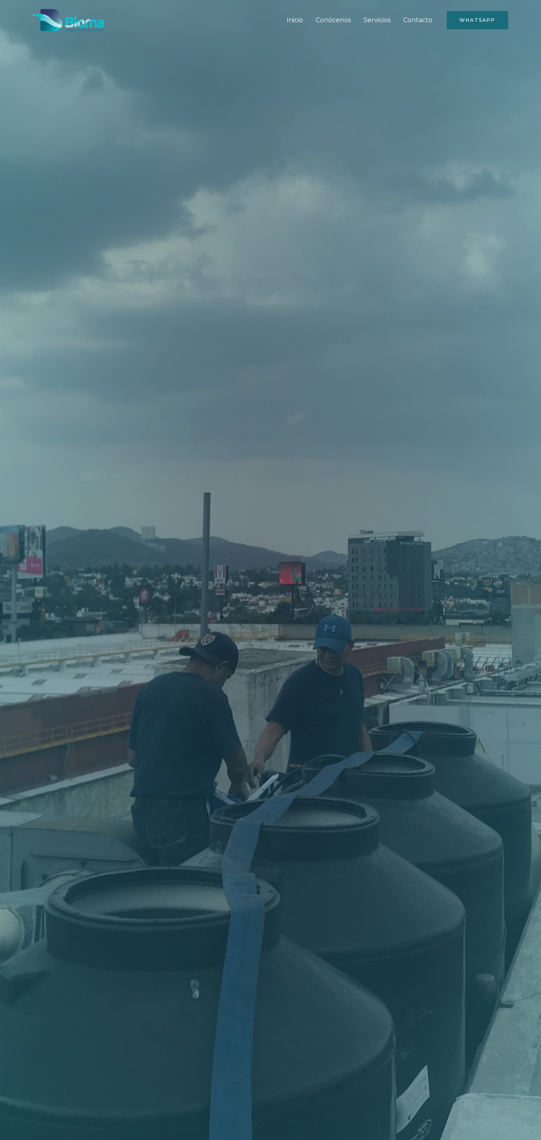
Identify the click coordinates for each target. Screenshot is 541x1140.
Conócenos (333, 20)
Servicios (377, 20)
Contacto (417, 20)
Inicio (295, 20)
